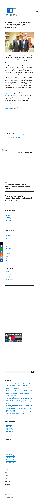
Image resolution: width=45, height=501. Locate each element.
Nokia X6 (8, 276)
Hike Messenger (8, 95)
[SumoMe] (1, 260)
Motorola (8, 238)
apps (17, 141)
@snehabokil (29, 136)
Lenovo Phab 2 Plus (10, 455)
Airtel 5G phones (9, 426)
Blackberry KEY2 (9, 278)
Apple (7, 260)
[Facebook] (1, 246)
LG (6, 245)
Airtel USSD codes (10, 431)
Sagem (7, 250)
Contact (6, 487)
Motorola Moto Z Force (11, 460)
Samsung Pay (21, 102)
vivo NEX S (8, 274)
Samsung (8, 236)
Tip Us (6, 490)
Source (6, 112)
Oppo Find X (8, 271)
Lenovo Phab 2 (9, 454)
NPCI (27, 141)
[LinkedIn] (1, 251)
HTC (7, 243)
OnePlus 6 (8, 213)
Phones (6, 472)
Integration (24, 141)
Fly (6, 258)
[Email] (1, 257)
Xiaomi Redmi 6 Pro (10, 273)
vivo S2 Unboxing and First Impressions (15, 397)
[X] (1, 243)
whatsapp (6, 143)
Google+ (7, 137)
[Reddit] (1, 254)
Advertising (7, 484)
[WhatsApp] (1, 249)
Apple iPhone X (9, 220)
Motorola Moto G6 (10, 279)
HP (6, 255)
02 (6, 246)
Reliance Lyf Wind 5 (10, 462)
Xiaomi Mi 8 (8, 215)
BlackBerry (8, 248)
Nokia (7, 233)
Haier (7, 251)
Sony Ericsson (9, 235)
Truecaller (15, 97)
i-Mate (7, 240)
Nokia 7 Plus (8, 222)
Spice (7, 256)
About (6, 478)
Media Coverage (8, 481)
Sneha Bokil (7, 141)
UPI (30, 141)
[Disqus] (22, 163)
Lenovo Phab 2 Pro (10, 457)
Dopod (7, 241)
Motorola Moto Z (10, 459)
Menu (38, 11)
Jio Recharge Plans (10, 429)
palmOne (8, 253)
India (19, 141)
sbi (29, 141)
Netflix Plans (9, 424)
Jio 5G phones (9, 428)
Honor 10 (8, 217)
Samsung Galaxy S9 (10, 218)
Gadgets (6, 475)
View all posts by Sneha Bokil (14, 137)
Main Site (7, 469)
